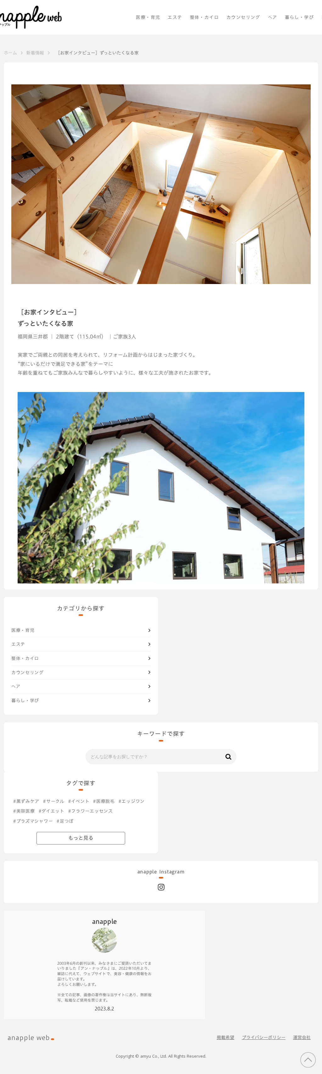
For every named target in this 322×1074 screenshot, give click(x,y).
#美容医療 (24, 811)
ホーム (10, 52)
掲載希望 (225, 1037)
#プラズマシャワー (33, 821)
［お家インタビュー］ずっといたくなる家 (98, 53)
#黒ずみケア (26, 801)
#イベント (79, 801)
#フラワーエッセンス (90, 811)
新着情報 (35, 52)
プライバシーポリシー (264, 1037)
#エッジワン (132, 801)
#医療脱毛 (104, 801)
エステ (175, 17)
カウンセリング (243, 17)
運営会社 (302, 1037)
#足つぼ (65, 821)
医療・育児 (148, 17)
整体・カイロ (204, 17)
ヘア (272, 17)
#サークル (53, 801)
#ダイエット (51, 811)
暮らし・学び (299, 17)
